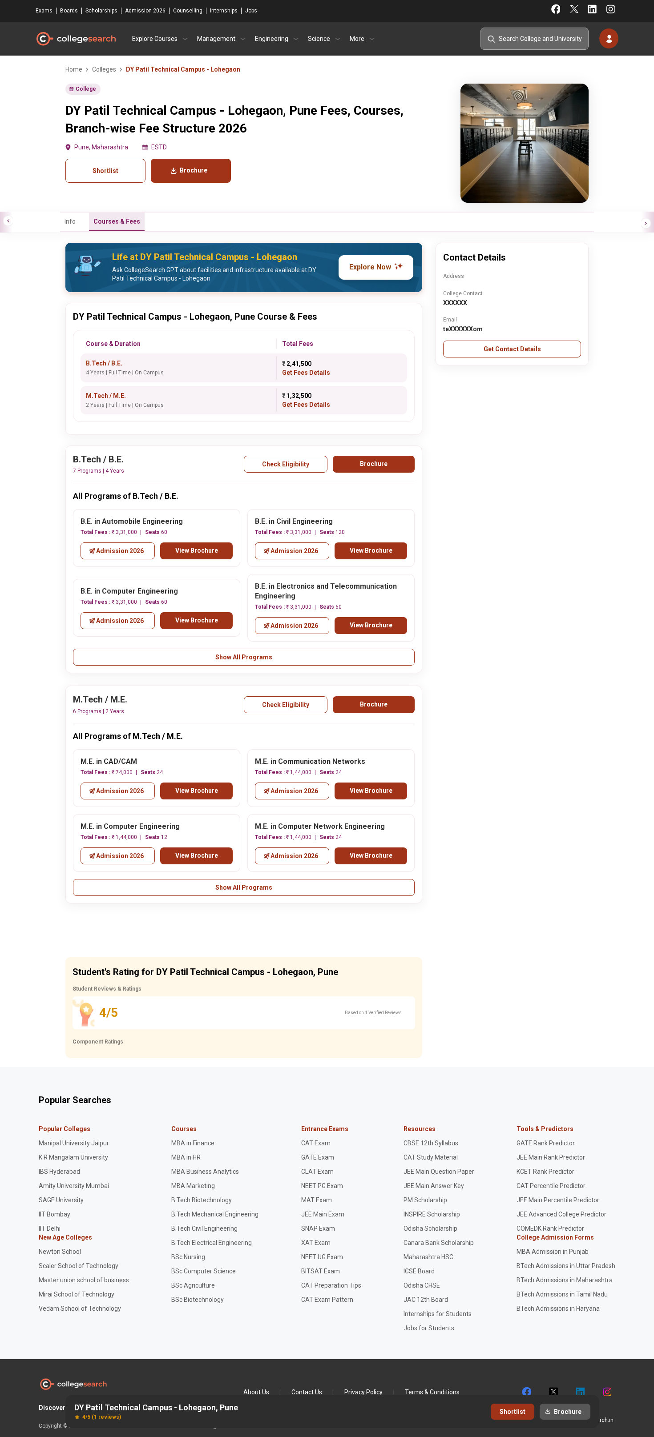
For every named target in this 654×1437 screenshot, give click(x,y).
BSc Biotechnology (197, 1299)
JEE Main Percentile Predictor (558, 1200)
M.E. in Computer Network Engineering (320, 826)
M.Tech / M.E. (106, 395)
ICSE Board (419, 1271)
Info (70, 221)
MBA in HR (186, 1157)
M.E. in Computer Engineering (130, 826)
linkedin (580, 1392)
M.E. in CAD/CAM (109, 761)
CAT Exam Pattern (327, 1299)
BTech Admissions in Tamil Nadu (562, 1294)
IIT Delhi (50, 1228)
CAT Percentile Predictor (551, 1185)
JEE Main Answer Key (434, 1185)
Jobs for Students (429, 1328)
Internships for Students (438, 1313)
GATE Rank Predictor (546, 1143)
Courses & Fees (116, 221)
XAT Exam (316, 1242)
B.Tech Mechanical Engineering (214, 1214)
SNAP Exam (318, 1228)
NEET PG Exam (322, 1185)
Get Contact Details (512, 349)
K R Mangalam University (73, 1157)
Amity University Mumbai (74, 1185)
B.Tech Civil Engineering (204, 1228)
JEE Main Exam (322, 1214)
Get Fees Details (306, 372)
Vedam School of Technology (80, 1308)
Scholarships (101, 11)
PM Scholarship (425, 1200)
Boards (69, 11)
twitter (553, 1392)
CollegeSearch (76, 39)
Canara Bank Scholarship (439, 1242)
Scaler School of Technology (78, 1265)
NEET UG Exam (322, 1256)
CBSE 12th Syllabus (431, 1143)
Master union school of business (84, 1280)
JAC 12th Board (426, 1299)
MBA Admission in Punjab (553, 1251)
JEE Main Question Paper (439, 1171)
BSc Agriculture (193, 1285)
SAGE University (61, 1200)
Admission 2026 (145, 11)
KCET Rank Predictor (545, 1171)
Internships (224, 11)
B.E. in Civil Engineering (294, 521)
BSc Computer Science (203, 1271)
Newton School (60, 1251)
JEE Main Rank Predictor (551, 1157)
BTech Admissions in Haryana (558, 1308)
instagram (606, 1392)
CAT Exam (316, 1143)
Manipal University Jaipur (74, 1143)
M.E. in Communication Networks (310, 761)
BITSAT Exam (320, 1271)
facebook (526, 1392)
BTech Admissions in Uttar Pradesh (566, 1265)
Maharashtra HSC (428, 1256)
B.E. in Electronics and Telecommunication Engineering (326, 591)
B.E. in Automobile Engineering (132, 521)
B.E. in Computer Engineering (129, 591)
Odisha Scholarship (430, 1228)
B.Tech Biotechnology (201, 1200)
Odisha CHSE (422, 1285)
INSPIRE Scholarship (432, 1214)
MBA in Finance (192, 1143)
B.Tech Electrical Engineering (211, 1242)
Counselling (187, 11)
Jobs (251, 11)
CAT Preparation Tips (331, 1285)
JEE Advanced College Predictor (561, 1214)
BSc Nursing (188, 1256)
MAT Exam (316, 1200)
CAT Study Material (431, 1157)
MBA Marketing (193, 1185)
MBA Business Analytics (205, 1171)
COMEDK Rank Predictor (550, 1228)
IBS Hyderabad (59, 1171)
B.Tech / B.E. (104, 363)
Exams (44, 11)
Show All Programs (243, 657)
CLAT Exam (317, 1171)
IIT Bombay (54, 1214)
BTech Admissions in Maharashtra (565, 1280)
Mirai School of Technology (76, 1294)
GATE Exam (317, 1157)
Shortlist (105, 170)
